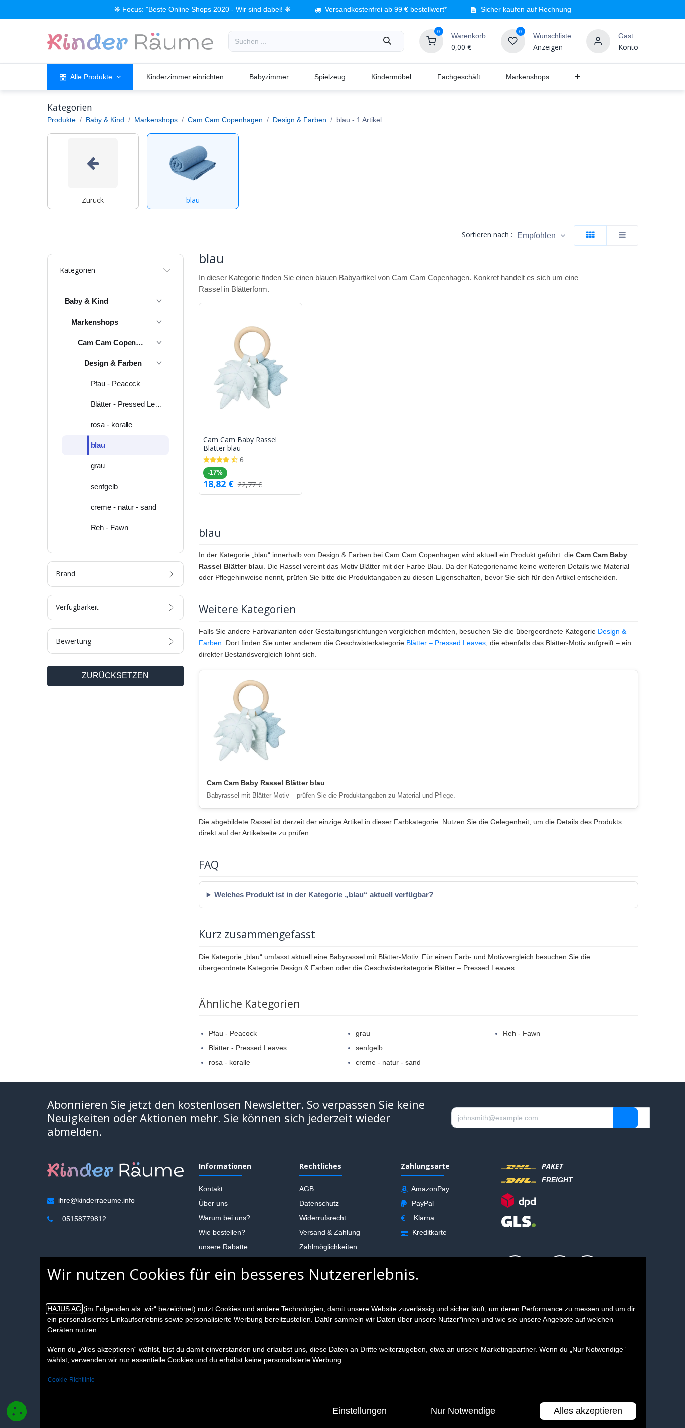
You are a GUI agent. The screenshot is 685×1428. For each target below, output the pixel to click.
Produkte (61, 120)
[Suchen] (387, 41)
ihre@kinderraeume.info (96, 1200)
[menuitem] (90, 77)
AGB (306, 1189)
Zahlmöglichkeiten (328, 1247)
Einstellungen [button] (359, 1411)
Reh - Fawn (521, 1033)
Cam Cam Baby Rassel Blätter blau (240, 444)
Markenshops (156, 120)
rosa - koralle (229, 1062)
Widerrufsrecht (322, 1218)
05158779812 (84, 1219)
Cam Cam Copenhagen (225, 120)
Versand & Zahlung (329, 1232)
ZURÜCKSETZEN (115, 675)
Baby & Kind (105, 120)
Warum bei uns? (224, 1218)
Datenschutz (319, 1203)
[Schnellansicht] (297, 318)
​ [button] (625, 1117)
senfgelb (369, 1048)
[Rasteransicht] (590, 235)
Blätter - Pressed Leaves (248, 1048)
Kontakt (211, 1189)
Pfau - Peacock (233, 1033)
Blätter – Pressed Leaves (446, 643)
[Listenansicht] (622, 235)
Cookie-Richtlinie (71, 1379)
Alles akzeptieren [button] (588, 1411)
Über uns (213, 1203)
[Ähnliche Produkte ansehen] (297, 364)
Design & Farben (299, 120)
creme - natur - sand (388, 1062)
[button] (541, 235)
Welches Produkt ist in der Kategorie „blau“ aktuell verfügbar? (323, 895)
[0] (431, 41)
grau (363, 1033)
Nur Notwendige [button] (463, 1411)
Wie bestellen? (222, 1232)
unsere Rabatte (223, 1247)
